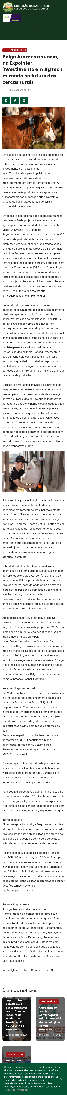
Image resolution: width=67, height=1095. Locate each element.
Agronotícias (18, 50)
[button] (33, 30)
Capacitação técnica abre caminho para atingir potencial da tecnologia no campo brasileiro (50, 1018)
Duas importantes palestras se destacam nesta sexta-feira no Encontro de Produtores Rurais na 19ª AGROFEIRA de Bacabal (17, 1013)
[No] (61, 1079)
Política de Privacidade (16, 1089)
